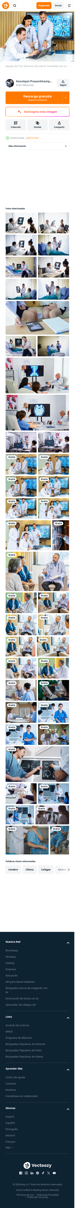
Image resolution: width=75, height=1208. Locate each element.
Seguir (63, 85)
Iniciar (58, 5)
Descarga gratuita (37, 97)
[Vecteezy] (5, 5)
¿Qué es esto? (32, 137)
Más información (17, 144)
